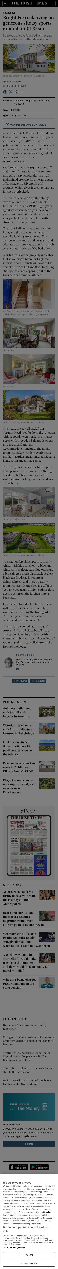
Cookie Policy (45, 1212)
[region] (29, 1221)
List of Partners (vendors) (14, 1248)
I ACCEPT (29, 1255)
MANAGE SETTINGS (29, 1264)
